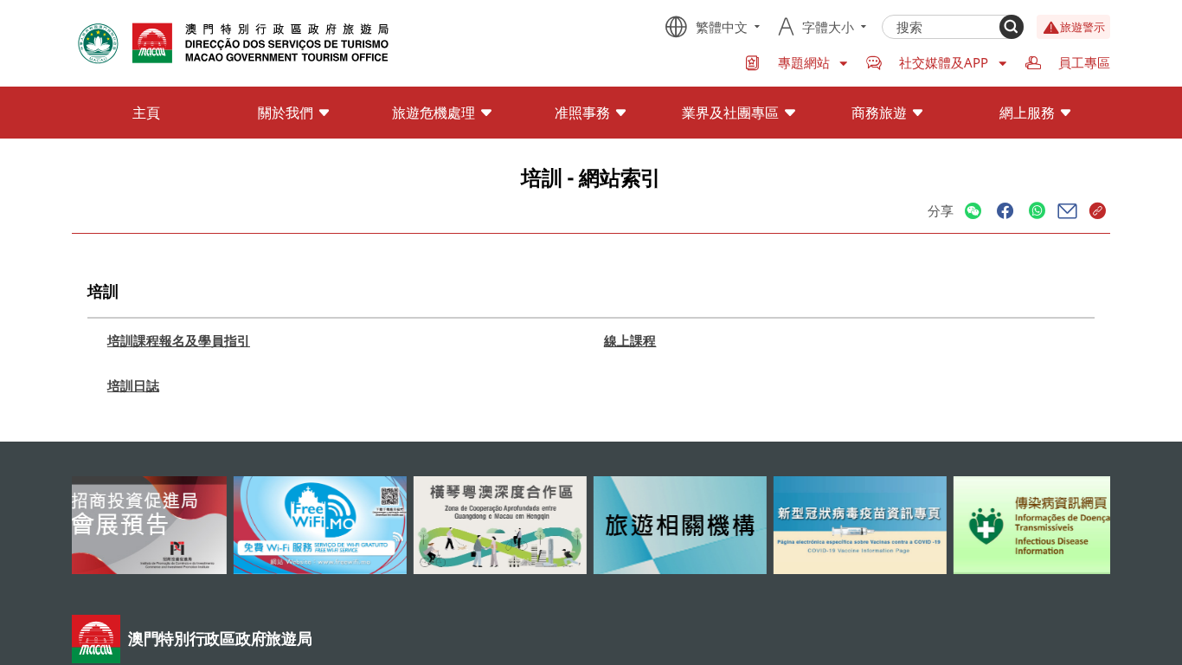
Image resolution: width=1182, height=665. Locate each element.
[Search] (1011, 27)
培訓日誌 (133, 385)
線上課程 (630, 340)
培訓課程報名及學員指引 (178, 340)
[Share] (973, 211)
